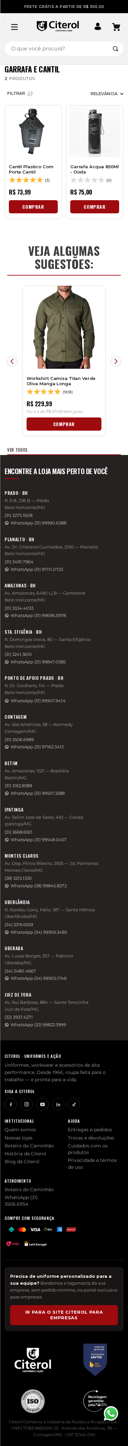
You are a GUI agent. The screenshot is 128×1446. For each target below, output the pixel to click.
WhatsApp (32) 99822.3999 (38, 1024)
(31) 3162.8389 (18, 785)
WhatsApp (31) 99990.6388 (38, 523)
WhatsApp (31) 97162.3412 (37, 746)
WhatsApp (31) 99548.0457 (39, 839)
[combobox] (64, 48)
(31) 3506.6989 (19, 739)
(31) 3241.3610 (18, 654)
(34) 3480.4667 (20, 971)
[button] (98, 27)
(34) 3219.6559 (19, 924)
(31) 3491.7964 (19, 561)
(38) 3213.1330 (18, 878)
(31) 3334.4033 (19, 608)
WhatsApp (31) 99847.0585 (38, 661)
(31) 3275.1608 (18, 515)
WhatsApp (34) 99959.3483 (39, 932)
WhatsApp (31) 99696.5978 (38, 615)
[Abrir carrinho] (116, 27)
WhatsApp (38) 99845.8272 (39, 885)
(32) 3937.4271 (19, 1017)
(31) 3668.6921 (18, 832)
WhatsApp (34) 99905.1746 (39, 978)
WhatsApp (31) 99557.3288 (38, 793)
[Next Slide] (116, 361)
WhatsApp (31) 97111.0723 (37, 569)
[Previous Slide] (12, 361)
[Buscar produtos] (115, 48)
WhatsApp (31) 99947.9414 (38, 700)
